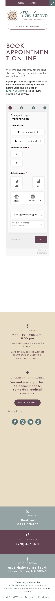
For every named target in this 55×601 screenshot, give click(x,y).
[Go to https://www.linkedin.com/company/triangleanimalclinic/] (30, 422)
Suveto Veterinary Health (19, 588)
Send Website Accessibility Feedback (29, 597)
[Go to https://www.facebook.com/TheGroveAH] (15, 422)
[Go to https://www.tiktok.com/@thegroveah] (38, 422)
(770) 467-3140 (15, 90)
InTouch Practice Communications (27, 585)
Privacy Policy (15, 411)
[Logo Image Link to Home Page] (27, 15)
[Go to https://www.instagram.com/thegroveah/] (23, 422)
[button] (52, 3)
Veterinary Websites (26, 582)
